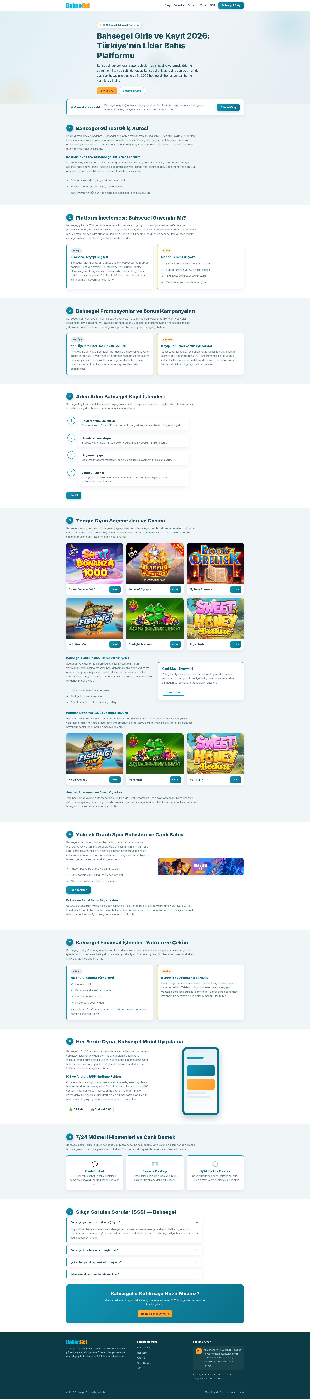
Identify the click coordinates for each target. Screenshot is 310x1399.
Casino (192, 5)
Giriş (167, 5)
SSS (212, 5)
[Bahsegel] (78, 5)
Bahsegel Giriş (231, 5)
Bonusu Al (106, 90)
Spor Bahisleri (78, 889)
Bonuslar (179, 5)
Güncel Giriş (228, 107)
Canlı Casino (173, 692)
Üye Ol (74, 495)
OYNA (115, 589)
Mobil (203, 5)
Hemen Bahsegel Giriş (155, 1313)
